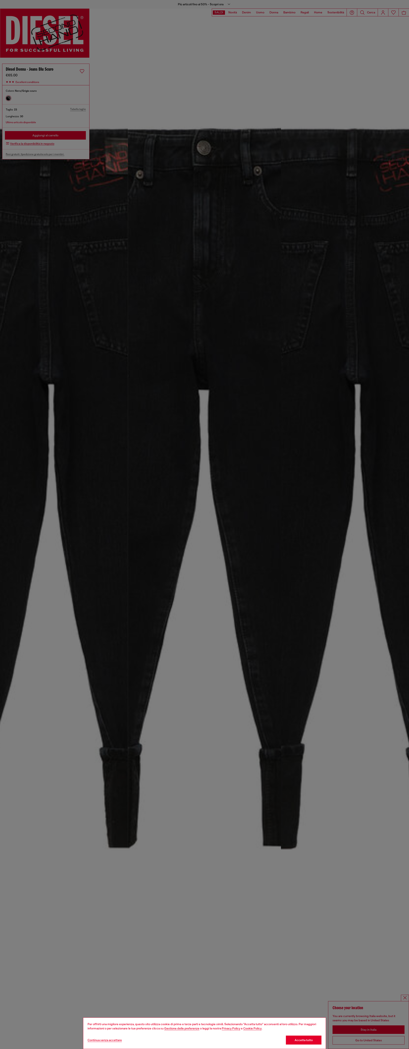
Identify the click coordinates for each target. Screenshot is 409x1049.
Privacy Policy (231, 1028)
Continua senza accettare (105, 1040)
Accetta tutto (304, 1040)
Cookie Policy (252, 1028)
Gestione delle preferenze (181, 1028)
